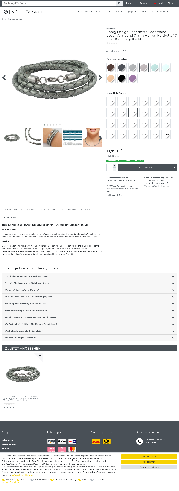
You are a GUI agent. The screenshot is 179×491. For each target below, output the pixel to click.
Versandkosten (9, 444)
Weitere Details (48, 209)
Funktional (99, 479)
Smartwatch (145, 11)
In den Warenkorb (147, 167)
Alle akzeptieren (149, 456)
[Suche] (119, 3)
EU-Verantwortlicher (68, 209)
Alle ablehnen (149, 462)
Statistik (24, 479)
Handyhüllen (84, 11)
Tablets (116, 11)
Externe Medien (41, 479)
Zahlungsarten (9, 440)
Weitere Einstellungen (12, 482)
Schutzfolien (102, 11)
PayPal (85, 479)
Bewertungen (10, 217)
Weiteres (161, 11)
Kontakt (6, 448)
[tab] (10, 209)
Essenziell (10, 479)
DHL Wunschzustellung (65, 479)
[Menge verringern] (114, 169)
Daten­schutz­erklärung (22, 475)
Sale (173, 11)
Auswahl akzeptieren (149, 467)
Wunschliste (114, 192)
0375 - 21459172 (152, 442)
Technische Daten (29, 209)
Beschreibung (10, 209)
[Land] (155, 3)
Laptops (130, 11)
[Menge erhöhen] (114, 166)
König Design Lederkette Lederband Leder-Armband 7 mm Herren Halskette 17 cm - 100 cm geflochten (21, 398)
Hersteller (85, 209)
